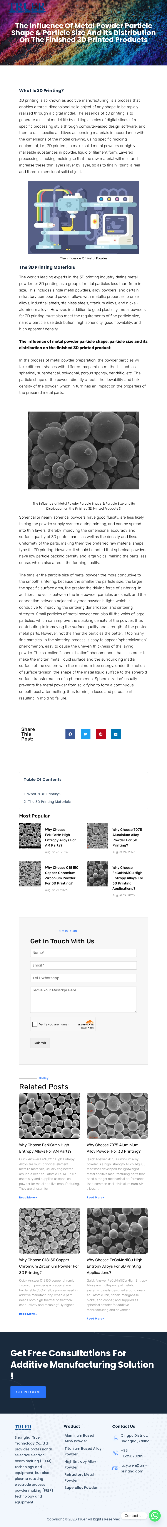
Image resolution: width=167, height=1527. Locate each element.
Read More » (28, 1197)
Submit (40, 1042)
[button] (70, 734)
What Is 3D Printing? (44, 794)
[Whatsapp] (155, 1516)
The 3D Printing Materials (49, 801)
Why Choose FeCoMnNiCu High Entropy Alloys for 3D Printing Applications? (127, 878)
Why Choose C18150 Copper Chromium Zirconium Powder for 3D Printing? (49, 1266)
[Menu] (157, 8)
